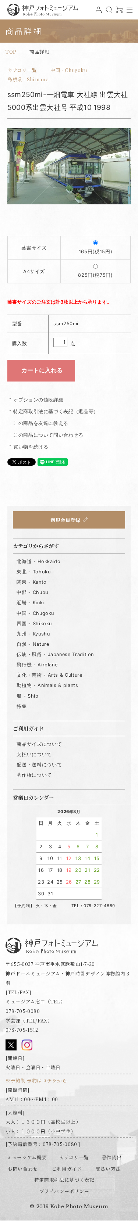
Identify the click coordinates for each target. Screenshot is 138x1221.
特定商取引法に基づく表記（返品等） (56, 411)
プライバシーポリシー (64, 1191)
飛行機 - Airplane (37, 664)
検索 (108, 12)
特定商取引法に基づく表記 (64, 1179)
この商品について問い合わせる (48, 435)
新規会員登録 (65, 519)
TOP (11, 51)
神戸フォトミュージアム (42, 10)
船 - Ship (27, 696)
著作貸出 (112, 1157)
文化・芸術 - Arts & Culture (49, 675)
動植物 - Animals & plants (47, 685)
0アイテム (118, 12)
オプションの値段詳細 (38, 399)
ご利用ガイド (67, 1168)
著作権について (34, 775)
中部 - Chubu (32, 592)
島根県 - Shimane (28, 79)
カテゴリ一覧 (22, 70)
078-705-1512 (22, 1029)
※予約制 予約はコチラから (36, 1080)
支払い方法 (108, 1168)
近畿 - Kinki (30, 602)
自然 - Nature (33, 644)
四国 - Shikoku (34, 623)
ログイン (98, 12)
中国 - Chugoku (68, 70)
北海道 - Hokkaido (38, 561)
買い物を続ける (30, 447)
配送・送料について (39, 764)
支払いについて (34, 754)
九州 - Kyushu (33, 634)
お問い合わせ (23, 1168)
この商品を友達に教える (40, 423)
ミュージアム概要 (27, 1157)
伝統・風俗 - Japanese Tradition (55, 654)
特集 (21, 706)
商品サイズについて (39, 744)
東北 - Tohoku (33, 571)
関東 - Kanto (31, 582)
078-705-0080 (23, 1010)
